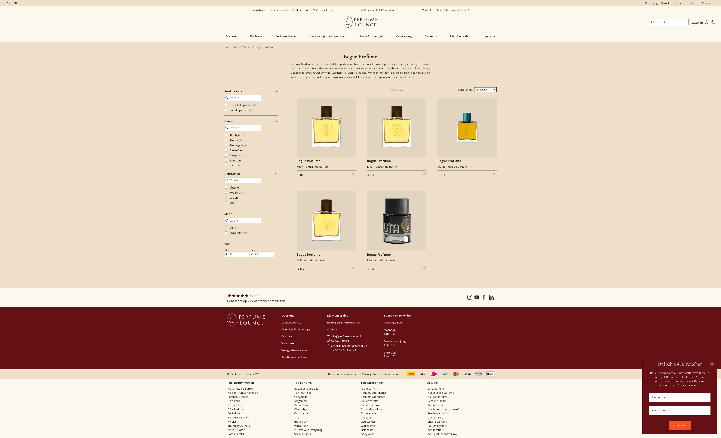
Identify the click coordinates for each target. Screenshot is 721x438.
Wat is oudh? (435, 405)
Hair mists (367, 430)
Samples (666, 3)
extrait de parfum (243, 105)
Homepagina (232, 47)
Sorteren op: (465, 89)
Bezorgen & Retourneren (343, 322)
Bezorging (651, 3)
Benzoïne (237, 150)
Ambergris (238, 145)
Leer (234, 202)
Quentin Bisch (436, 417)
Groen (235, 197)
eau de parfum (241, 110)
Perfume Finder (437, 401)
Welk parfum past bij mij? (443, 434)
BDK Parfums (236, 409)
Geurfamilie (232, 174)
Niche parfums (370, 388)
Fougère (237, 192)
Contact (707, 3)
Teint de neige (302, 392)
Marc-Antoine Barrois (241, 388)
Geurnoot (231, 121)
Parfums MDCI (237, 434)
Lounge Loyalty (291, 322)
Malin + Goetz (236, 430)
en (9, 3)
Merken (247, 47)
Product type (233, 91)
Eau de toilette (370, 401)
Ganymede (300, 397)
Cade (235, 165)
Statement (238, 232)
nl (15, 3)
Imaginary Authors (239, 425)
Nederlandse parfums (441, 392)
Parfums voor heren (373, 397)
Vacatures (287, 343)
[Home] (360, 22)
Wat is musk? (435, 430)
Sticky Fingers (302, 434)
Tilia (296, 417)
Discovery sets (370, 413)
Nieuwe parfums (438, 397)
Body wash (367, 434)
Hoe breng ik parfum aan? (443, 409)
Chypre (236, 187)
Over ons (680, 3)
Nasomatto (235, 405)
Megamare (301, 401)
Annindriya (234, 413)
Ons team (287, 336)
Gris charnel (301, 413)
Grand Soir (300, 421)
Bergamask (301, 405)
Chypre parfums (437, 421)
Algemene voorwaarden (342, 374)
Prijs (227, 244)
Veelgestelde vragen (294, 350)
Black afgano (302, 409)
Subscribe (679, 425)
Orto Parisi (234, 401)
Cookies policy (393, 374)
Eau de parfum (370, 405)
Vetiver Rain (301, 425)
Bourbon (237, 160)
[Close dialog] (712, 364)
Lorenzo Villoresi (238, 397)
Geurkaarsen (368, 425)
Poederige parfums (439, 413)
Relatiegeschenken (293, 357)
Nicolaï (232, 421)
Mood (228, 214)
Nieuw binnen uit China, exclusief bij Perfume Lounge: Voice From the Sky (293, 10)
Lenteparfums (436, 388)
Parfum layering (437, 425)
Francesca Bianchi (239, 417)
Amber (236, 140)
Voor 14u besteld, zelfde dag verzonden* (445, 10)
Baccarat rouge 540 (306, 388)
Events (694, 3)
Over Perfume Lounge (295, 329)
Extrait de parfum (371, 409)
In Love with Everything (308, 430)
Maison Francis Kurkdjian (243, 392)
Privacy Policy (371, 374)
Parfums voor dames (374, 392)
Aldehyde (237, 135)
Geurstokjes (368, 421)
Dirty (234, 227)
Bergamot (238, 155)
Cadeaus (366, 417)
